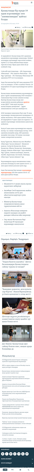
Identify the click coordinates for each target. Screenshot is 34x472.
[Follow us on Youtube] (10, 454)
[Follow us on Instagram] (14, 454)
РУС (12, 470)
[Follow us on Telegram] (18, 454)
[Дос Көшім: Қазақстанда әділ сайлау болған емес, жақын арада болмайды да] (17, 333)
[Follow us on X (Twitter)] (6, 454)
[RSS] (22, 454)
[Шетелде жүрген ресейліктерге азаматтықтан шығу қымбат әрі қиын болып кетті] (17, 306)
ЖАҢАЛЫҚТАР (6, 7)
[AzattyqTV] (20, 470)
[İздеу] (28, 470)
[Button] (17, 27)
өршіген (26, 102)
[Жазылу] (27, 454)
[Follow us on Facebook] (2, 454)
